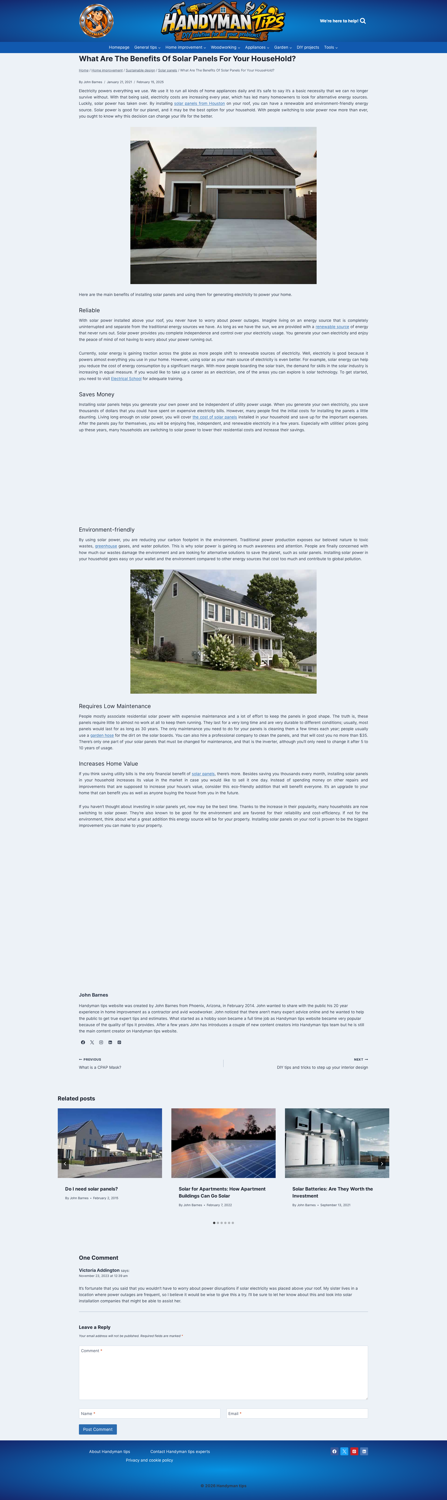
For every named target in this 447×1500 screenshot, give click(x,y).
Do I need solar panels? (91, 1189)
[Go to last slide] (65, 1163)
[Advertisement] (218, 478)
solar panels (203, 773)
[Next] (382, 1163)
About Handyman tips (109, 1451)
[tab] (214, 1223)
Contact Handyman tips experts (180, 1451)
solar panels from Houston (199, 103)
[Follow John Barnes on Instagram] (101, 1042)
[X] (344, 1451)
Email (235, 1413)
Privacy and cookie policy (149, 1460)
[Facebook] (335, 1451)
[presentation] (110, 1143)
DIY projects (308, 47)
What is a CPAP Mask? (100, 1064)
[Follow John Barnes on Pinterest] (119, 1042)
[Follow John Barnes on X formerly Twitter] (92, 1042)
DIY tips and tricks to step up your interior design (322, 1064)
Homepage (119, 47)
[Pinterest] (354, 1451)
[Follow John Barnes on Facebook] (83, 1042)
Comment (91, 1350)
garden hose (102, 735)
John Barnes (79, 1198)
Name (88, 1413)
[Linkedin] (364, 1451)
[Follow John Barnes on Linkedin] (110, 1042)
